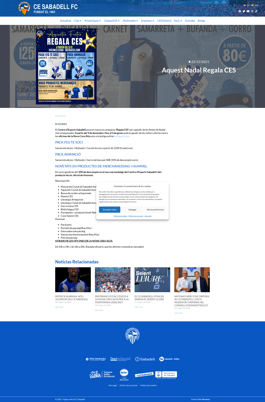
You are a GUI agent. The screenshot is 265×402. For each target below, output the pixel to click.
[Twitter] (244, 11)
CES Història (164, 20)
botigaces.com (121, 136)
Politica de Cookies (120, 216)
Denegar (133, 209)
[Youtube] (248, 11)
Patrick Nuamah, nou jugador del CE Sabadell (71, 298)
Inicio (57, 116)
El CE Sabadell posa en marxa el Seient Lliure (149, 298)
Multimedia (129, 20)
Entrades (190, 20)
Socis (177, 20)
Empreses (146, 20)
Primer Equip (92, 20)
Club (76, 20)
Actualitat (65, 20)
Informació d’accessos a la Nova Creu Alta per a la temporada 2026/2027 (112, 299)
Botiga (201, 20)
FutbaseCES (110, 20)
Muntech (206, 399)
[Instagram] (252, 11)
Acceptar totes (109, 209)
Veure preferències (155, 209)
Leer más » (59, 307)
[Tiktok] (256, 11)
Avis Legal (148, 216)
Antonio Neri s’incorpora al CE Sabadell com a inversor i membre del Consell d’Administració (191, 301)
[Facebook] (239, 11)
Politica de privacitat (135, 216)
